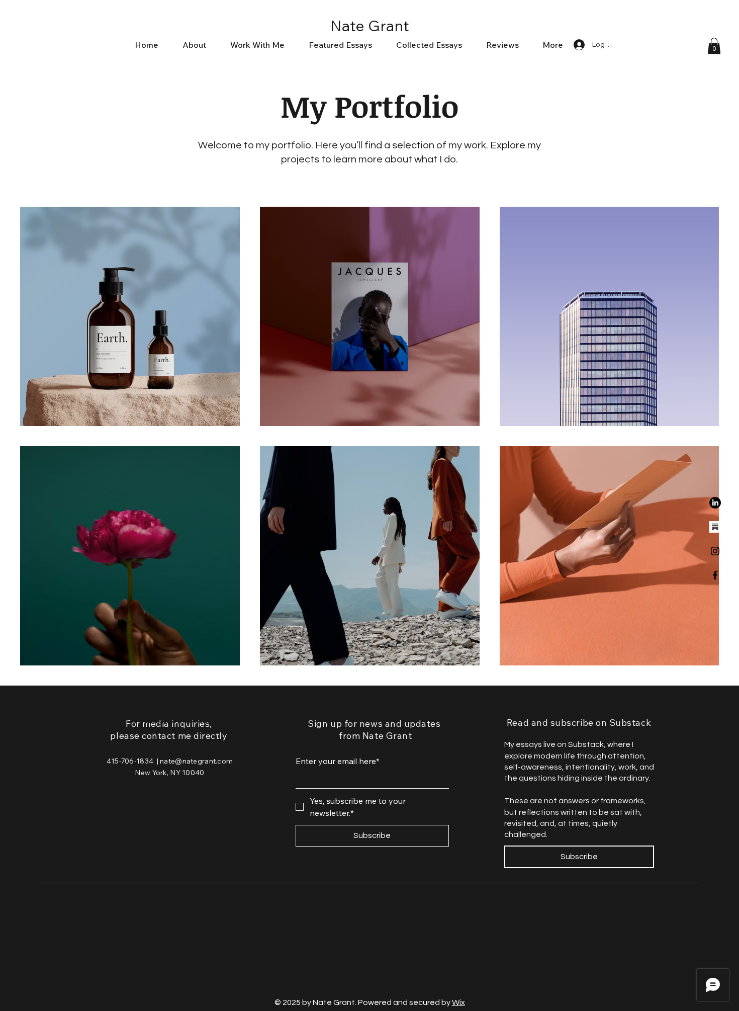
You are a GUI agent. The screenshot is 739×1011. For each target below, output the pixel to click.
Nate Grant (369, 25)
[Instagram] (715, 551)
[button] (714, 46)
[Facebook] (715, 575)
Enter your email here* (338, 761)
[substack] (715, 527)
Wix (458, 1002)
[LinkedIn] (715, 503)
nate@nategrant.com (196, 761)
